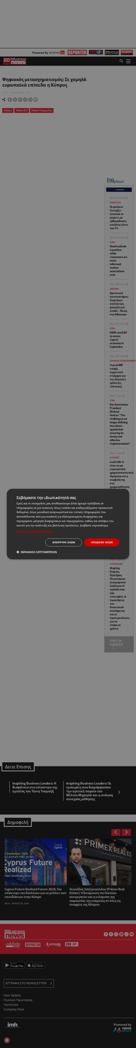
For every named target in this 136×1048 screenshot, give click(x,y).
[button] (67, 531)
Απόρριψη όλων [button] (63, 542)
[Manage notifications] (7, 1040)
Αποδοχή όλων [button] (102, 542)
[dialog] (68, 524)
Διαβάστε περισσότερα (94, 525)
